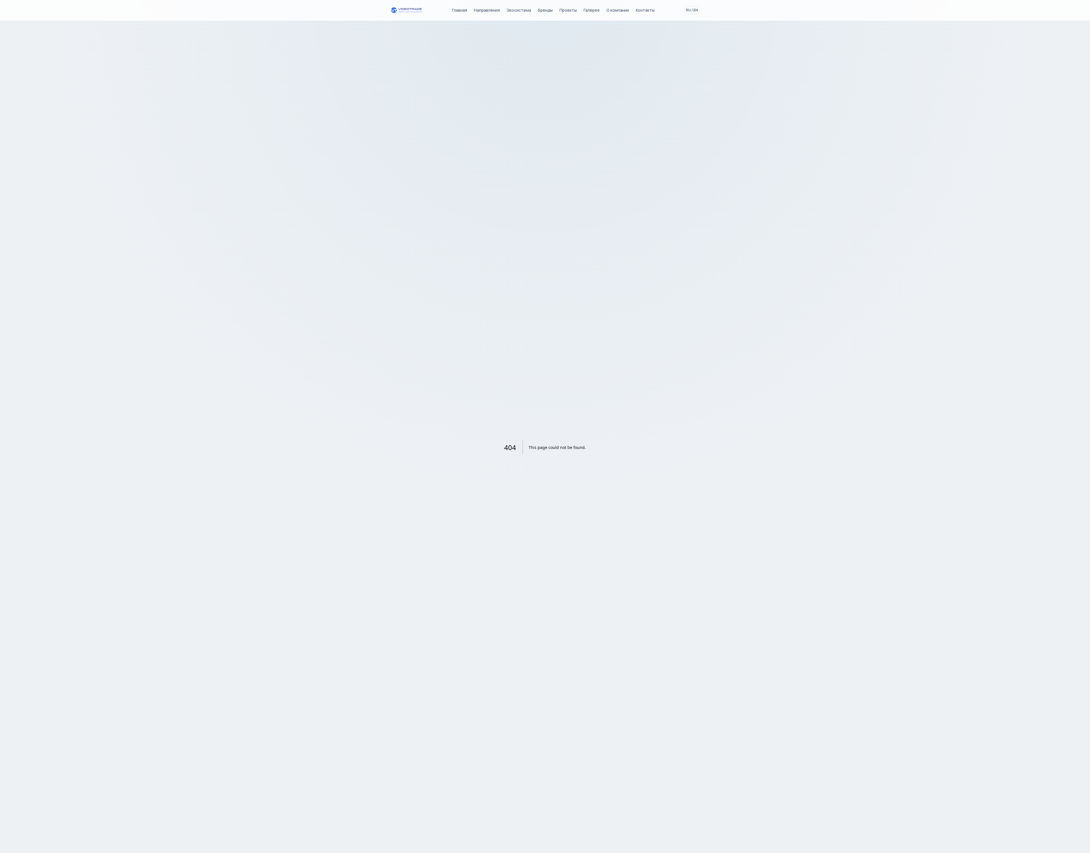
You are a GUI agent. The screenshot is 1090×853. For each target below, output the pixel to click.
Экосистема (519, 10)
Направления (487, 10)
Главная (459, 10)
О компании (617, 10)
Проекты (568, 10)
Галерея (592, 10)
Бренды (545, 10)
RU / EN (692, 10)
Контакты (645, 10)
